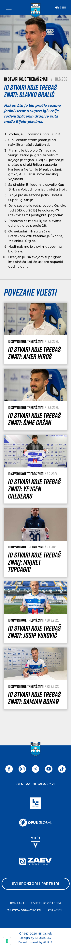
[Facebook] (9, 769)
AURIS (47, 942)
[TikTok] (62, 769)
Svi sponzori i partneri (35, 883)
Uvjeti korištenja (46, 903)
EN (64, 7)
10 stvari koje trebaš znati (26, 79)
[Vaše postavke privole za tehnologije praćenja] (7, 941)
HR (57, 7)
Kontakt (17, 903)
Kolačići (55, 910)
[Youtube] (48, 769)
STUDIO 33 (43, 938)
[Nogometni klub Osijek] (35, 10)
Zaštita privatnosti (24, 910)
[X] (35, 769)
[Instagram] (22, 769)
